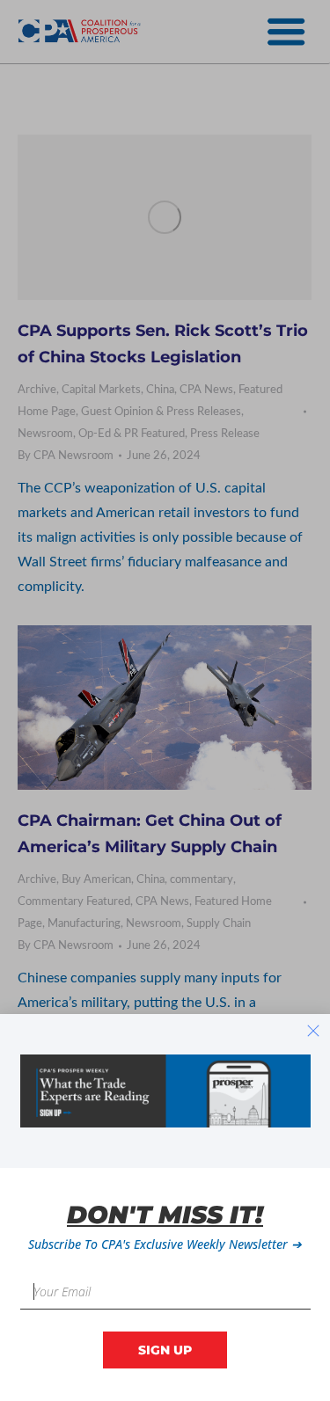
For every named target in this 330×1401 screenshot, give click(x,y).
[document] (165, 700)
